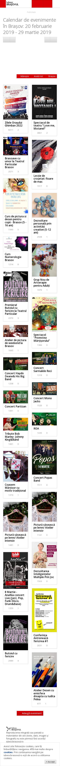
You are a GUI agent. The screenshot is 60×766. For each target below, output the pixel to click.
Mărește (24, 76)
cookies (8, 752)
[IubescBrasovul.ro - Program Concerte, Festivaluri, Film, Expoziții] (3, 4)
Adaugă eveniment (31, 713)
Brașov (51, 76)
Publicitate (31, 12)
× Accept (50, 761)
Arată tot (38, 76)
